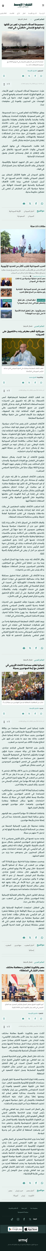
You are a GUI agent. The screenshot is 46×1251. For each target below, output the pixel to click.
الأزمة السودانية (15, 209)
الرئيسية (42, 11)
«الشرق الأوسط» (32, 69)
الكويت (31, 1193)
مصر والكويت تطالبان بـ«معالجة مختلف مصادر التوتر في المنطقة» (25, 967)
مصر (10, 1188)
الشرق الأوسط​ (32, 11)
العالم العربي (39, 17)
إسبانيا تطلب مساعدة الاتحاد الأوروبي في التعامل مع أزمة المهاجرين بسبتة (25, 665)
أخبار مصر (30, 1188)
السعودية (21, 214)
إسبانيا (31, 948)
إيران (23, 1193)
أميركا (15, 1193)
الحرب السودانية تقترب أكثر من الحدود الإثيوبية (23, 264)
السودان (31, 214)
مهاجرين (17, 943)
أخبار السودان (29, 209)
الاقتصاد (11, 11)
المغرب (8, 943)
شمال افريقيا (22, 17)
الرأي (18, 11)
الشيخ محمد (33, 375)
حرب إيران (19, 1188)
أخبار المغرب (29, 943)
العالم (24, 11)
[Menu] (44, 4)
